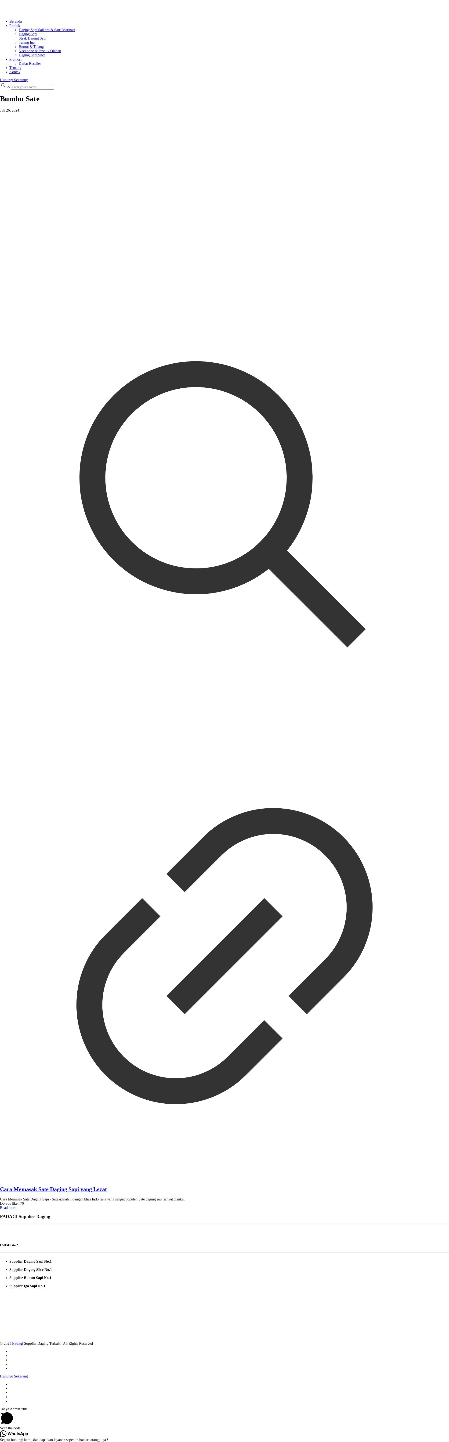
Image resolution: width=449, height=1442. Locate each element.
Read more (8, 1208)
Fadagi (17, 1343)
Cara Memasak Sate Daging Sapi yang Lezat (53, 1189)
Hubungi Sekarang (14, 80)
